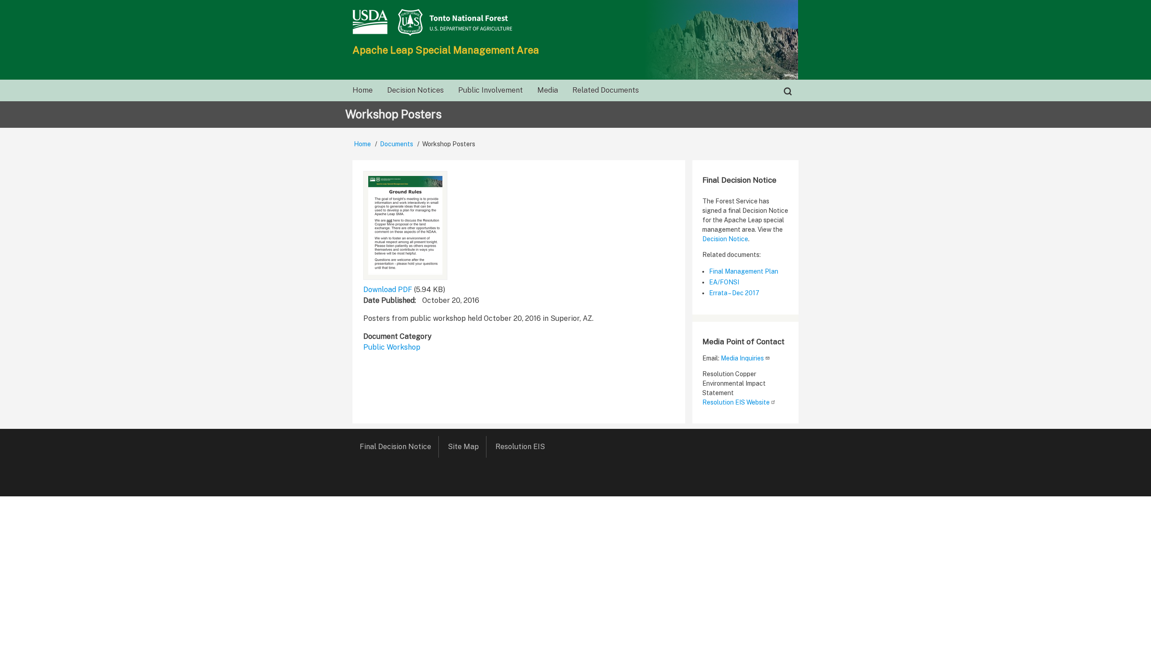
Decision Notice (725, 239)
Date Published (389, 300)
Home (362, 144)
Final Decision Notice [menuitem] (395, 446)
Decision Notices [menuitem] (415, 90)
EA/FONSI (724, 282)
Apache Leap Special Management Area (445, 50)
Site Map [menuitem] (463, 446)
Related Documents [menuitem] (605, 90)
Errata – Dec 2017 (734, 293)
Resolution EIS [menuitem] (520, 446)
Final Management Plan (743, 271)
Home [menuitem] (362, 90)
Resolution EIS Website (736, 402)
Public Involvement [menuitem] (490, 90)
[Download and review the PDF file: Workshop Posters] (405, 225)
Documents (396, 144)
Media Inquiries (742, 358)
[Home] (575, 22)
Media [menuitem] (547, 90)
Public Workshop (391, 347)
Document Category (397, 336)
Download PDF (387, 289)
